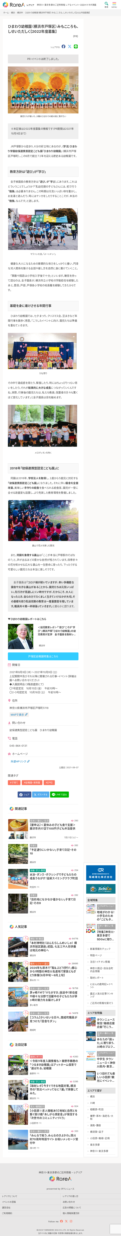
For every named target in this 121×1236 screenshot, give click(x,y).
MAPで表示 (17, 714)
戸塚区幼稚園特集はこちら (43, 656)
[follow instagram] (71, 1221)
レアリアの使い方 (70, 1196)
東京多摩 (95, 1144)
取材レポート (97, 977)
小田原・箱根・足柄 (100, 1138)
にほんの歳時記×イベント (101, 986)
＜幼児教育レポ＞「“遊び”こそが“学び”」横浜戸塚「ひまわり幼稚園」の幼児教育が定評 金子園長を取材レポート (57, 631)
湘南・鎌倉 (95, 1125)
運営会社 (6, 1207)
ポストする (42, 794)
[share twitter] (70, 46)
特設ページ (96, 955)
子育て (15, 782)
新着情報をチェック (100, 949)
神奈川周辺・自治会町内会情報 (101, 970)
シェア (26, 794)
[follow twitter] (66, 1221)
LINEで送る (61, 794)
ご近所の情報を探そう (101, 1003)
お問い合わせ (69, 1202)
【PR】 (49, 782)
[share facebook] (63, 46)
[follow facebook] (61, 1221)
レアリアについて (9, 1196)
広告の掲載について (72, 1207)
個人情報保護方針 (71, 1213)
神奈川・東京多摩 (99, 1151)
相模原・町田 (97, 1109)
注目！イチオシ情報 (100, 961)
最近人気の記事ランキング (101, 995)
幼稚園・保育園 (32, 782)
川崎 (92, 1103)
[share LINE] (76, 46)
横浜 (92, 1096)
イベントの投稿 (9, 1202)
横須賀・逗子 (97, 1131)
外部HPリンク (18, 761)
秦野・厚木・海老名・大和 (101, 1117)
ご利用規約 (7, 1213)
